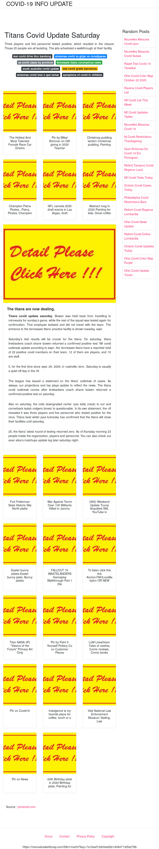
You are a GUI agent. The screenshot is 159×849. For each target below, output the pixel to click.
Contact (64, 836)
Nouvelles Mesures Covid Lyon (136, 41)
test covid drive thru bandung (32, 56)
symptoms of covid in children (82, 75)
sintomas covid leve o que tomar (38, 75)
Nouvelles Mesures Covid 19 (136, 126)
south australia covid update (41, 69)
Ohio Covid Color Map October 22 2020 (138, 78)
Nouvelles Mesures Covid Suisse (136, 53)
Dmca (48, 836)
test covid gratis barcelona (80, 69)
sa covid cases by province (35, 62)
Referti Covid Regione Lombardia (138, 212)
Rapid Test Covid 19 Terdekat (137, 65)
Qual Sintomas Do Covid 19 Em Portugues (136, 153)
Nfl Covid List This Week (136, 102)
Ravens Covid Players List (138, 90)
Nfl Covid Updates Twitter (136, 114)
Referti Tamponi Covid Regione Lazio (138, 167)
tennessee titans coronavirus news (79, 62)
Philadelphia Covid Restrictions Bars (136, 199)
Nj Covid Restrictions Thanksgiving (137, 139)
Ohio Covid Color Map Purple (138, 260)
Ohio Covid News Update (135, 224)
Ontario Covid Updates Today (139, 248)
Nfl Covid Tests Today (138, 177)
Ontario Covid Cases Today (137, 187)
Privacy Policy (86, 836)
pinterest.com (27, 807)
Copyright (108, 836)
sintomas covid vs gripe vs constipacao (80, 56)
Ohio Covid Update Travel (136, 272)
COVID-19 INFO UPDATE (39, 3)
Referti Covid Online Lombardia (137, 236)
